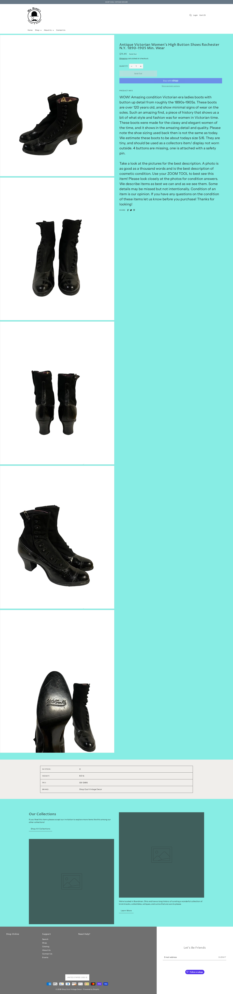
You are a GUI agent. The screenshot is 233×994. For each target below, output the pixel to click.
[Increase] (140, 66)
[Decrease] (131, 66)
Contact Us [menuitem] (60, 30)
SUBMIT (222, 957)
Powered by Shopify (91, 989)
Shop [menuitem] (37, 30)
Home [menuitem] (30, 30)
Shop (44, 943)
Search (45, 939)
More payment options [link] (171, 86)
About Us (46, 950)
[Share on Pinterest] (134, 210)
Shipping (123, 58)
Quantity (123, 66)
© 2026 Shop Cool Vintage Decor (69, 989)
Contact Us (47, 954)
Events (45, 957)
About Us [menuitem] (48, 30)
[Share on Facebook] (128, 210)
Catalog (45, 946)
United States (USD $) (77, 977)
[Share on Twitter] (131, 210)
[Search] (190, 15)
